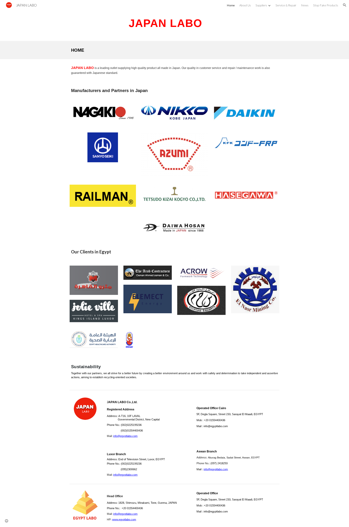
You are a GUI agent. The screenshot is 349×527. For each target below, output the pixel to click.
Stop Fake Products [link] (325, 5)
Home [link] (231, 5)
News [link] (304, 5)
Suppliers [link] (261, 5)
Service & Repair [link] (286, 5)
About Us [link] (245, 5)
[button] (344, 5)
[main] (166, 23)
